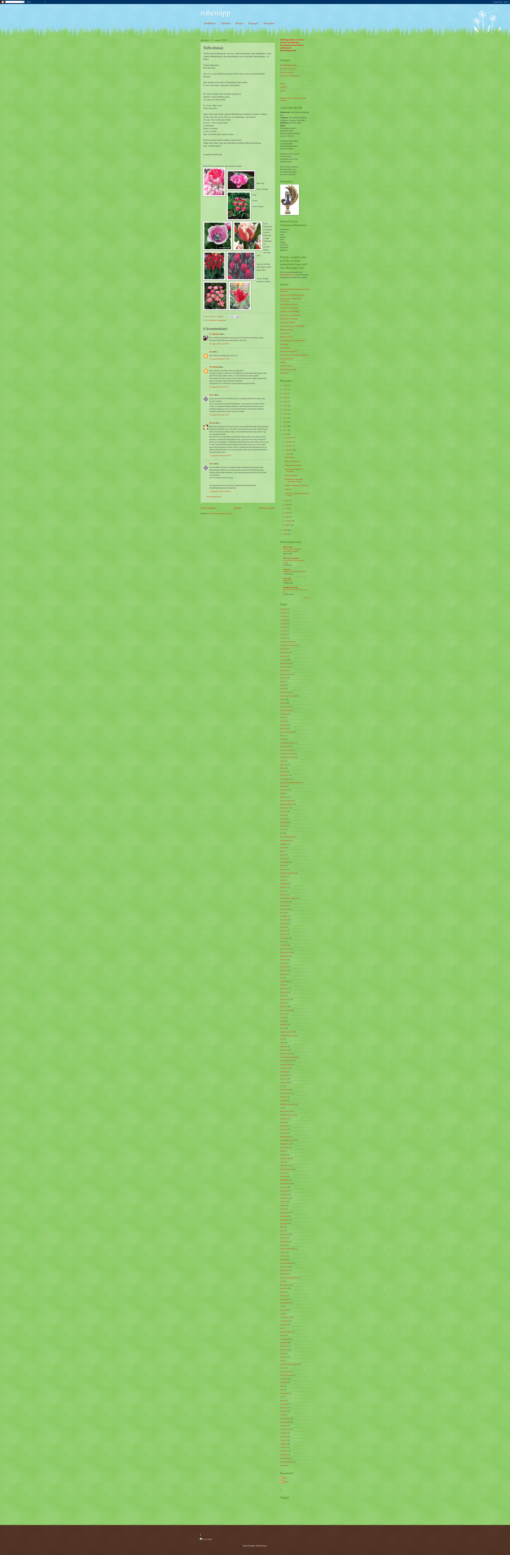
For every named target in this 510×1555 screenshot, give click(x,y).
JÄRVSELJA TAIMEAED (289, 311)
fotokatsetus (284, 775)
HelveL (285, 1482)
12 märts (283, 620)
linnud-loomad (285, 1053)
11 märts (283, 616)
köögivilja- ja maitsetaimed (290, 315)
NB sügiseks (284, 1180)
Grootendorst (285, 779)
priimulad (284, 1259)
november (289, 441)
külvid (282, 1013)
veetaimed (284, 1436)
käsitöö (283, 1003)
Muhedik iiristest (286, 336)
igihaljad (283, 826)
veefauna (283, 1432)
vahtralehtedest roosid (288, 369)
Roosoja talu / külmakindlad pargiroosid (290, 299)
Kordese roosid (285, 952)
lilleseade (283, 1046)
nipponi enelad (285, 1183)
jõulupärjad (284, 373)
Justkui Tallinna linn (292, 461)
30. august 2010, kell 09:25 (219, 387)
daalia (282, 717)
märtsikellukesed (286, 1169)
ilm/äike (283, 362)
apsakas (283, 685)
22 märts (283, 638)
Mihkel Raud (285, 1136)
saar (281, 1328)
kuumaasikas (285, 981)
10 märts (283, 612)
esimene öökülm (286, 750)
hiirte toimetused (286, 800)
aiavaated (283, 659)
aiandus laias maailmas (288, 645)
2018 (285, 401)
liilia (282, 1039)
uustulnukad (221, 320)
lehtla (282, 1028)
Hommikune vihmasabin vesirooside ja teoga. (294, 480)
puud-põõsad (285, 1266)
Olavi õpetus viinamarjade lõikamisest (294, 355)
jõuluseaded (284, 862)
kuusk (282, 984)
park (282, 1230)
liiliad (282, 1042)
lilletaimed (284, 1050)
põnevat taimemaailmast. (289, 1277)
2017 (285, 405)
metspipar (284, 1133)
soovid (282, 1368)
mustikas (283, 1154)
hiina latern (284, 797)
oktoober (288, 445)
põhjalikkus (284, 1270)
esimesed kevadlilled (288, 757)
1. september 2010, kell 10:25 (220, 455)
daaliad (283, 721)
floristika (283, 771)
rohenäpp (215, 12)
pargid (282, 1209)
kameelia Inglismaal (287, 873)
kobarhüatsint (285, 948)
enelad (282, 739)
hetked (282, 90)
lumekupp (284, 1071)
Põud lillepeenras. (291, 475)
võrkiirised (284, 1451)
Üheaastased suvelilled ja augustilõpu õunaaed (292, 550)
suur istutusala (285, 1371)
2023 (285, 393)
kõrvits (282, 995)
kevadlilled (284, 919)
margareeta (284, 1118)
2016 (285, 409)
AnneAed (286, 569)
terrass (282, 1400)
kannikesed (284, 883)
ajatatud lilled (285, 663)
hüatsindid (284, 822)
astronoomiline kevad (288, 695)
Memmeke (284, 1125)
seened (282, 1335)
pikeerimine (284, 1241)
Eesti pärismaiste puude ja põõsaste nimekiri (293, 99)
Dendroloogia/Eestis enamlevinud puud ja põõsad (294, 290)
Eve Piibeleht (214, 334)
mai (287, 508)
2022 (285, 397)
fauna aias (284, 764)
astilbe (282, 688)
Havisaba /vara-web (287, 68)
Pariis (282, 1227)
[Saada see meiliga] (230, 316)
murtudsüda (284, 1147)
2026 (285, 385)
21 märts (283, 634)
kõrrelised (284, 992)
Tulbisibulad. (289, 457)
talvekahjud (284, 1393)
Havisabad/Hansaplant (288, 65)
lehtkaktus (284, 1024)
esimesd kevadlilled (287, 753)
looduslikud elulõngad (288, 1057)
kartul (282, 891)
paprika (283, 1205)
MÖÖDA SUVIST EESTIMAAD (294, 571)
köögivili (283, 1006)
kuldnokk (283, 974)
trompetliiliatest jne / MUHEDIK (292, 326)
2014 (285, 418)
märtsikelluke (285, 1165)
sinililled (283, 1357)
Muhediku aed (285, 1143)
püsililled (283, 1288)
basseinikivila (285, 706)
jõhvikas (283, 858)
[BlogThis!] (232, 316)
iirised (282, 829)
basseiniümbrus (286, 710)
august (288, 454)
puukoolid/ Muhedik (287, 322)
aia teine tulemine (286, 641)
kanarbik (283, 876)
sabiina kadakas (286, 1331)
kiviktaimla (284, 938)
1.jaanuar (283, 609)
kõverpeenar (284, 999)
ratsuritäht (284, 1310)
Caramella (284, 714)
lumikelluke (284, 1089)
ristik (282, 1313)
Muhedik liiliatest (286, 329)
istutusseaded (285, 840)
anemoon (283, 677)
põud (282, 1281)
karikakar (283, 887)
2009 (285, 530)
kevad (282, 912)
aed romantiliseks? (287, 358)
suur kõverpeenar (286, 1375)
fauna (282, 761)
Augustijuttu (287, 580)
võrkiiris (283, 1447)
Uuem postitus (208, 507)
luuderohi (283, 1100)
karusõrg (283, 894)
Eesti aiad (283, 728)
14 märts (283, 623)
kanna (282, 880)
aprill (287, 512)
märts (287, 516)
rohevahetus (284, 1321)
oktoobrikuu (284, 1198)
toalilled (283, 1411)
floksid (282, 768)
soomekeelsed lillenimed (289, 1364)
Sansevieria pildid (287, 72)
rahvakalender (285, 1302)
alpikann (283, 670)
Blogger (264, 1545)
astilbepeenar (285, 692)
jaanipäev (283, 844)
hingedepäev (285, 807)
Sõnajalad (269, 23)
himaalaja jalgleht (286, 804)
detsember (289, 437)
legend (282, 1021)
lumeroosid (284, 1082)
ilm (281, 833)
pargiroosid (284, 1219)
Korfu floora (285, 956)
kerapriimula (285, 909)
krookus (283, 963)
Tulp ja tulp (287, 547)
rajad (282, 1306)
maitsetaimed (285, 1111)
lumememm (284, 1075)
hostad (282, 815)
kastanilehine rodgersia (288, 898)
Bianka (212, 423)
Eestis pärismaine (286, 732)
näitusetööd (284, 1190)
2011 (285, 430)
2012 (285, 426)
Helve (211, 395)
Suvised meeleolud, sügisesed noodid (293, 561)
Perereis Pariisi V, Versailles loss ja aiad (295, 590)
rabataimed (284, 1299)
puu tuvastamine (286, 1263)
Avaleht (237, 507)
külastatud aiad (285, 1010)
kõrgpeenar (284, 344)
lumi (282, 1086)
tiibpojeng (284, 1407)
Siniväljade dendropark (289, 304)
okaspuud (283, 1194)
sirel (281, 1360)
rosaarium (284, 1324)
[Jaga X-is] (235, 316)
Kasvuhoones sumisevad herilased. (294, 470)
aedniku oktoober (286, 365)
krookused (284, 966)
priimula (283, 1255)
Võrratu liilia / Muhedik (289, 308)
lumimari (283, 1096)
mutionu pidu (285, 1158)
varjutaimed (284, 333)
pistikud (283, 1245)
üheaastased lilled (286, 1461)
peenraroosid (285, 1234)
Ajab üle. (288, 489)
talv (281, 1389)
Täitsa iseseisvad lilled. (293, 465)
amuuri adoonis (286, 674)
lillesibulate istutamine (288, 351)
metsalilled (284, 1129)
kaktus (282, 865)
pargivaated (284, 1223)
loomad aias (284, 1068)
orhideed (283, 1201)
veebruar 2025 (285, 1429)
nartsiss (283, 1172)
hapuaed (283, 786)
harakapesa (284, 789)
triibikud (283, 87)
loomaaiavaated (286, 1064)
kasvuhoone (284, 901)
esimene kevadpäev (287, 743)
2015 (285, 414)
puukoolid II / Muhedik (289, 318)
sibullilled (212, 320)
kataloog (283, 905)
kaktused (283, 869)
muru (282, 1151)
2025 (285, 389)
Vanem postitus (267, 507)
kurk (282, 977)
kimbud (283, 927)
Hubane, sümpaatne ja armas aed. (297, 485)
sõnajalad (283, 1382)
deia (211, 351)
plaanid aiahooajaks (287, 1248)
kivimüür (283, 945)
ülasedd (283, 1465)
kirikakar (283, 930)
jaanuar (288, 525)
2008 (285, 534)
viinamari (283, 1440)
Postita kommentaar (214, 496)
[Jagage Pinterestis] (240, 316)
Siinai (282, 1353)
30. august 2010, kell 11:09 (219, 414)
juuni (287, 504)
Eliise (282, 735)
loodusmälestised (286, 1060)
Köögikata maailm (290, 587)
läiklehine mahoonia (287, 1104)
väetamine (284, 1454)
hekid (282, 793)
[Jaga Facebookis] (237, 316)
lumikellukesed (286, 1093)
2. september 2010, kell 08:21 (220, 491)
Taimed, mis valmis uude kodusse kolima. (297, 494)
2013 (285, 422)
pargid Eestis (285, 1212)
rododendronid (285, 1317)
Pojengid (253, 23)
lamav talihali (285, 347)
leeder (282, 1017)
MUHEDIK (213, 367)
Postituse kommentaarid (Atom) (220, 513)
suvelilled (283, 1378)
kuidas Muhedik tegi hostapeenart (292, 340)
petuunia (283, 1237)
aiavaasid (283, 656)
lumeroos (283, 1078)
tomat (282, 1414)
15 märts (283, 627)
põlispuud (284, 1274)
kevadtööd (284, 923)
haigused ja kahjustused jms (290, 782)
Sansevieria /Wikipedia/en (290, 76)
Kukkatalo (284, 970)
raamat (282, 1292)
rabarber (283, 1295)
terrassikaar (284, 1404)
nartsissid (283, 1176)
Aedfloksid (209, 23)
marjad (282, 1122)
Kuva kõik (306, 597)
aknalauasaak (285, 667)
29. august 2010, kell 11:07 (219, 359)
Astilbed (225, 23)
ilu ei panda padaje (287, 836)
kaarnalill (287, 578)
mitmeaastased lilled (287, 1140)
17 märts (283, 630)
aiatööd (283, 648)
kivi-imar (283, 934)
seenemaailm (285, 1339)
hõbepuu (283, 818)
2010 (285, 434)
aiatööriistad (284, 652)
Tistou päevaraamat (291, 558)
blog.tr (282, 83)
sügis (282, 1386)
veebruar (288, 520)
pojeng (282, 1252)
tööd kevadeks (285, 1418)
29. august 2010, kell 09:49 (219, 343)
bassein (283, 703)
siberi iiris (284, 1346)
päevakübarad (285, 1284)
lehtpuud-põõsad (286, 1032)
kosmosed (284, 959)
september (289, 450)
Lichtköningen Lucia (288, 1035)
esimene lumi (285, 746)
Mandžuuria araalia (287, 1115)
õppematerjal (285, 1458)
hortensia (283, 811)
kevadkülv (284, 916)
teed (281, 1396)
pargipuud (284, 1216)
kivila (282, 941)
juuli (287, 500)
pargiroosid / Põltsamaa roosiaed (292, 295)
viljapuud (283, 1443)
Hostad (239, 23)
